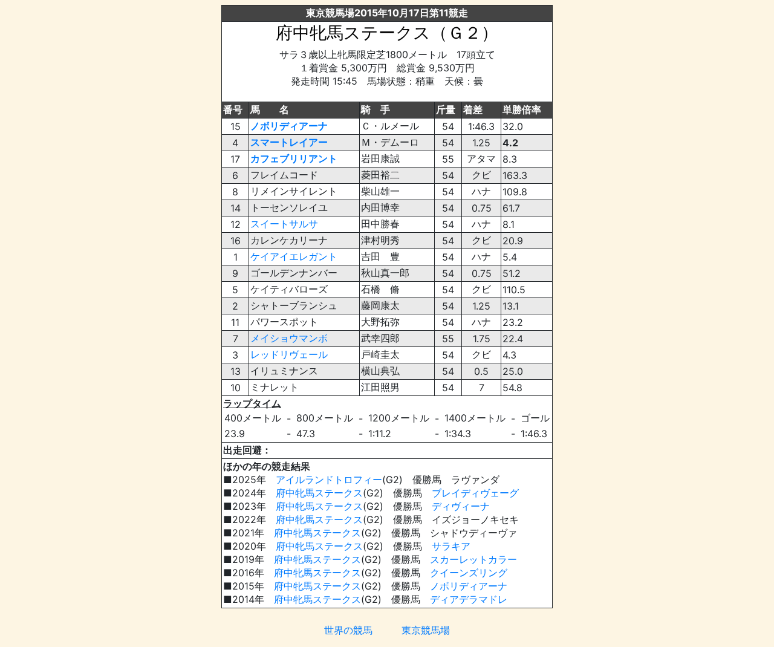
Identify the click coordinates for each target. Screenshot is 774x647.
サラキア (451, 546)
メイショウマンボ (289, 338)
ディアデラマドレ (468, 599)
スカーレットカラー (473, 559)
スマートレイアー (289, 142)
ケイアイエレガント (293, 256)
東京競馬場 (426, 630)
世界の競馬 (348, 630)
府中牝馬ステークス (319, 493)
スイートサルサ (284, 224)
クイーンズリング (468, 573)
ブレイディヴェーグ (475, 493)
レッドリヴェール (289, 354)
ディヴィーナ (461, 506)
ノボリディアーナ (289, 126)
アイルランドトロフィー (329, 479)
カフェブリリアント (293, 158)
